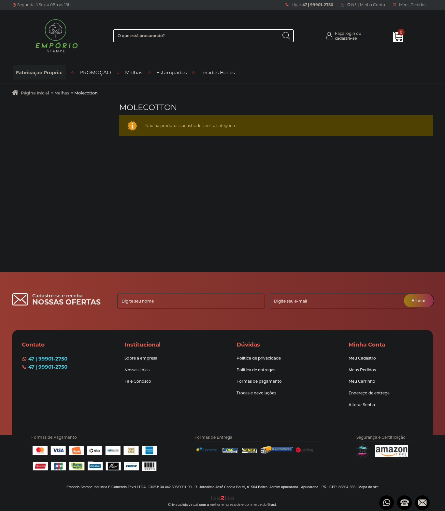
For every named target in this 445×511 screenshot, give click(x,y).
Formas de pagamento (259, 381)
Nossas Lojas (137, 369)
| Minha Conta (366, 4)
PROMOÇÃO (95, 72)
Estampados (171, 72)
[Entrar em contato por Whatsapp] (386, 502)
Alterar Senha (362, 404)
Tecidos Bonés (218, 72)
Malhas (133, 72)
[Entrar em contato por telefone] (404, 502)
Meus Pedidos (412, 4)
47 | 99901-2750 (47, 359)
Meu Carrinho (362, 381)
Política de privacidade (259, 358)
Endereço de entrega (369, 392)
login (350, 33)
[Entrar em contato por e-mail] (422, 502)
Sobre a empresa (140, 358)
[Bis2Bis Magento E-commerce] (362, 456)
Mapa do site (368, 487)
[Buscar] (286, 35)
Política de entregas (256, 369)
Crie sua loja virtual (183, 504)
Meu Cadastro (362, 358)
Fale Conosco (137, 381)
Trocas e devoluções (256, 392)
